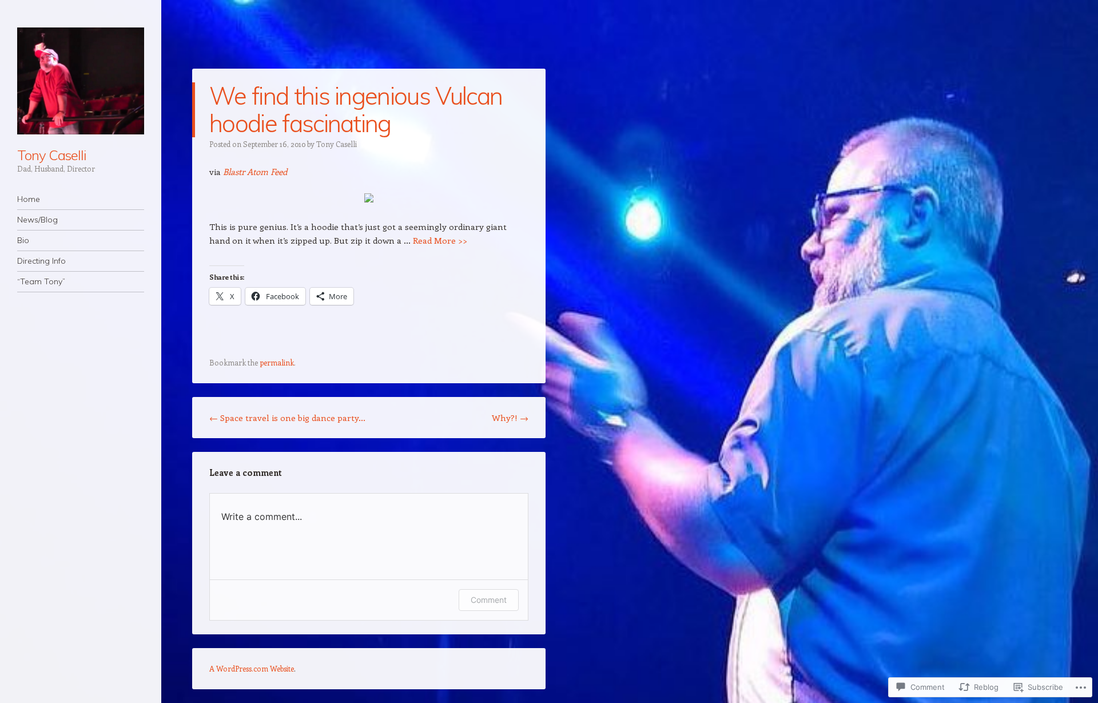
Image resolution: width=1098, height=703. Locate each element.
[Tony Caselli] (80, 80)
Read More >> (440, 240)
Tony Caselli (51, 155)
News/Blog (37, 220)
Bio (23, 240)
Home (28, 199)
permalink (277, 362)
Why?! (510, 417)
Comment (489, 600)
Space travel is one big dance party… (287, 417)
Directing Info (41, 261)
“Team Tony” (41, 281)
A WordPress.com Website (251, 668)
